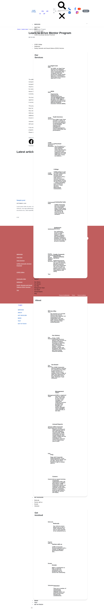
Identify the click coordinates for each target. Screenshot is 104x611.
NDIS (35, 29)
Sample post (21, 200)
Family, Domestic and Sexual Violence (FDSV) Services (49, 48)
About (36, 279)
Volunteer (36, 506)
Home (18, 29)
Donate (36, 504)
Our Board (37, 289)
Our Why (36, 286)
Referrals (36, 500)
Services (37, 24)
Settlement (37, 46)
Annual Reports (38, 291)
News (36, 600)
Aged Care (37, 27)
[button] (62, 5)
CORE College (38, 44)
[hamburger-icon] (86, 23)
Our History (37, 282)
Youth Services (38, 33)
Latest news (24, 29)
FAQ (35, 293)
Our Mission (37, 284)
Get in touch (38, 604)
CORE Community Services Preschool (44, 35)
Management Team (39, 287)
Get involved (38, 497)
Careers (57, 484)
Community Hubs (39, 31)
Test (49, 274)
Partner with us (38, 502)
